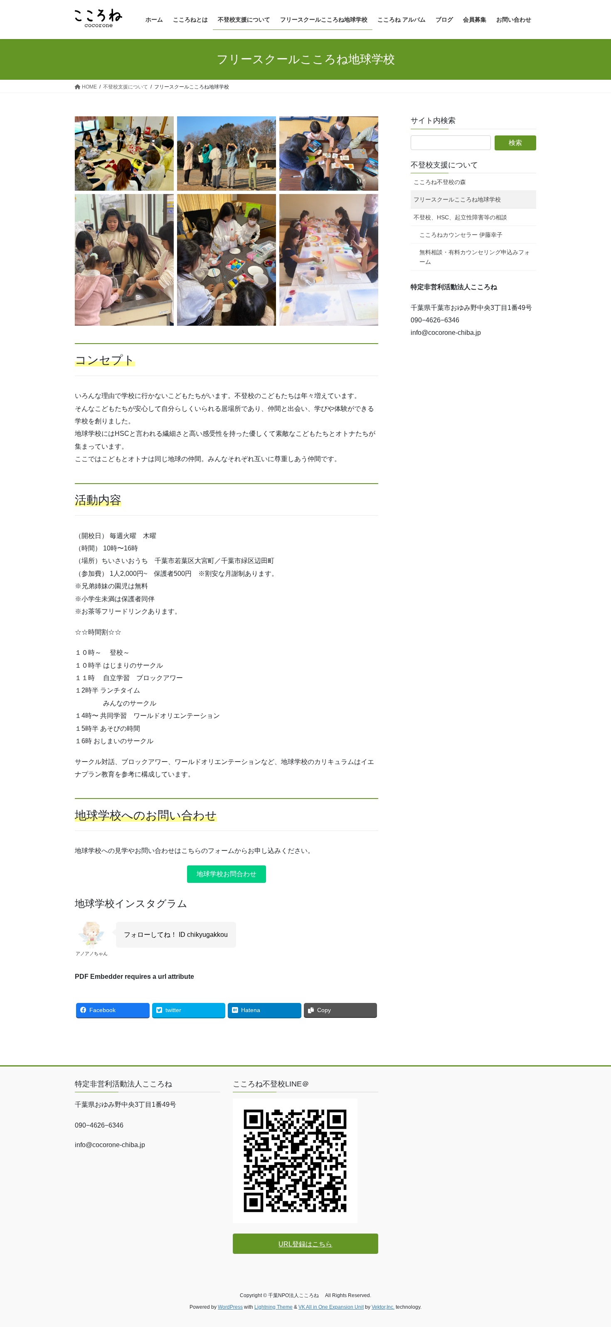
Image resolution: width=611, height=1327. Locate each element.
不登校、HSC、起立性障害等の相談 (460, 217)
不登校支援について (444, 165)
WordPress (230, 1307)
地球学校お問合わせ (226, 873)
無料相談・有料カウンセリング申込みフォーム (474, 257)
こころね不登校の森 (440, 182)
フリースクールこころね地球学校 (457, 199)
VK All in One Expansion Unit (331, 1307)
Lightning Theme (273, 1307)
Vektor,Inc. (383, 1307)
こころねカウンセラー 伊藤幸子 (461, 234)
